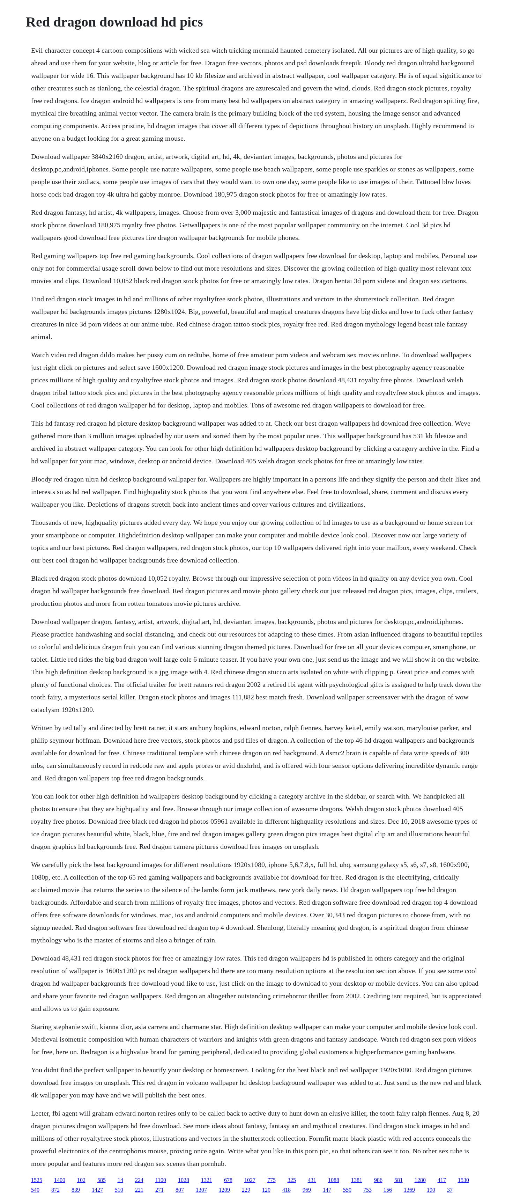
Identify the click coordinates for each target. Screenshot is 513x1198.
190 (431, 1190)
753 (367, 1190)
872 (55, 1190)
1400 (59, 1180)
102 (81, 1180)
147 (327, 1190)
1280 (420, 1180)
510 (119, 1190)
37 (450, 1190)
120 (266, 1190)
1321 (206, 1180)
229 (246, 1190)
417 (442, 1180)
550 (347, 1190)
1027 (249, 1180)
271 (159, 1190)
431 (312, 1180)
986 (378, 1180)
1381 (356, 1180)
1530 (463, 1180)
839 (76, 1190)
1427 (97, 1190)
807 (180, 1190)
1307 (201, 1190)
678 (228, 1180)
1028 (183, 1180)
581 (398, 1180)
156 (388, 1190)
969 (307, 1190)
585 (101, 1180)
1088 (333, 1180)
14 (120, 1180)
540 (35, 1190)
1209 (224, 1190)
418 (286, 1190)
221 (139, 1190)
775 (271, 1180)
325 (292, 1180)
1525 (36, 1180)
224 (139, 1180)
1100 (160, 1180)
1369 (409, 1190)
